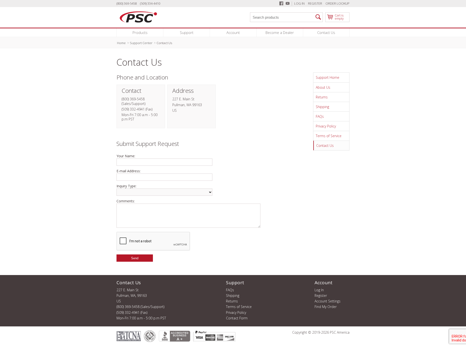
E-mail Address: (128, 171)
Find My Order (326, 307)
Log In (299, 3)
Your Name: (125, 156)
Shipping (322, 106)
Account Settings (328, 301)
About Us (323, 87)
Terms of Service (328, 136)
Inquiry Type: (126, 186)
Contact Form (237, 318)
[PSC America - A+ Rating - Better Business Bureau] (174, 336)
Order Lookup (337, 3)
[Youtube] (288, 3)
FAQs (320, 116)
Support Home (327, 77)
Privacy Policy (326, 126)
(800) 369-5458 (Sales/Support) (140, 307)
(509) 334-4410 (150, 3)
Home (121, 43)
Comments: (125, 201)
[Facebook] (281, 3)
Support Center (141, 43)
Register (315, 3)
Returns (322, 97)
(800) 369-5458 (126, 3)
